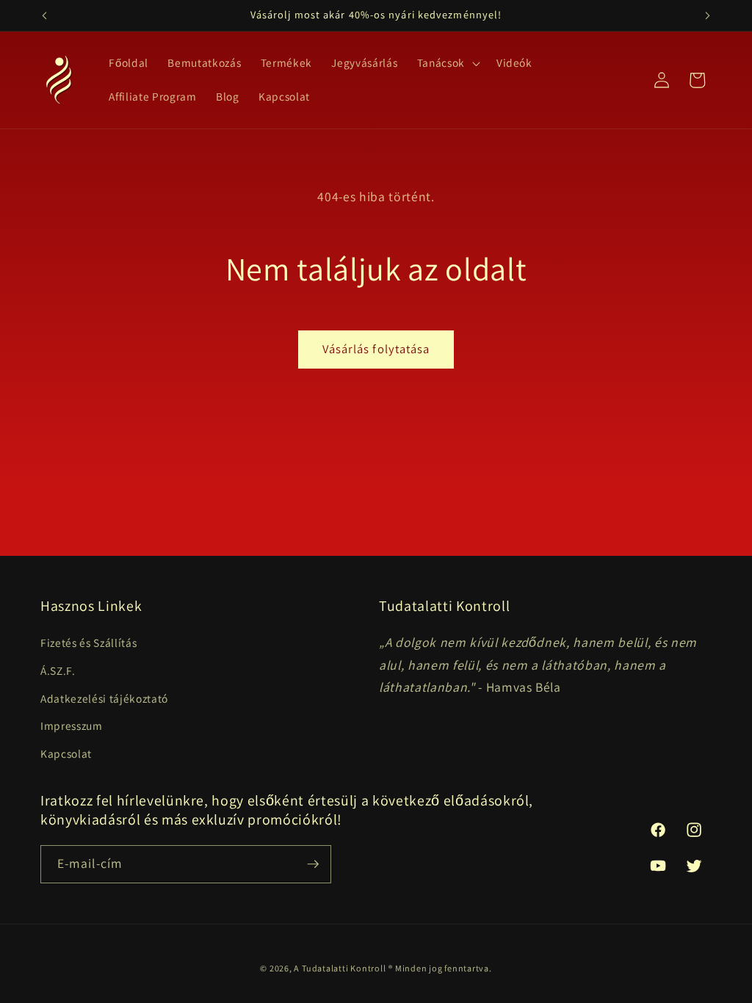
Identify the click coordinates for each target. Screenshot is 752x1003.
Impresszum (71, 725)
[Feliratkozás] (312, 864)
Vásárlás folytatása (376, 349)
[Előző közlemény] (45, 15)
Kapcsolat (66, 753)
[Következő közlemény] (708, 15)
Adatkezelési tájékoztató (104, 698)
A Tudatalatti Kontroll (340, 968)
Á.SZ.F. (58, 670)
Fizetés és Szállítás (88, 642)
